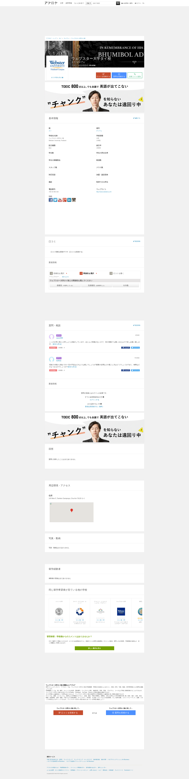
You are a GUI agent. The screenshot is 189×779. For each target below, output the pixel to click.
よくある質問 (50, 770)
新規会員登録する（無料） (94, 406)
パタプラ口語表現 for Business (56, 761)
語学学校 (69, 3)
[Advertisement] (94, 21)
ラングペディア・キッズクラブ (83, 759)
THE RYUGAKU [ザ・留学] (54, 759)
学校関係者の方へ (64, 767)
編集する (137, 118)
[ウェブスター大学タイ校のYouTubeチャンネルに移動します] (60, 200)
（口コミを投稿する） (76, 252)
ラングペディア (68, 759)
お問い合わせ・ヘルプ (95, 770)
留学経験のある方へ (91, 767)
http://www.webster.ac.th (103, 192)
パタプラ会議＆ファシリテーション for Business (80, 761)
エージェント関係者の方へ (78, 767)
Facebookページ (128, 770)
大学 (61, 3)
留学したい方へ (102, 767)
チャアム (81, 62)
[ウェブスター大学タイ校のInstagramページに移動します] (74, 200)
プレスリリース (119, 770)
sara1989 (59, 338)
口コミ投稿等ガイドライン (62, 770)
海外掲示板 (96, 759)
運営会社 (105, 770)
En (143, 3)
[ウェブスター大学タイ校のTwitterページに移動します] (55, 200)
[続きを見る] (57, 344)
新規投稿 (137, 241)
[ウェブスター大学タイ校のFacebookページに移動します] (51, 200)
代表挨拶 (111, 770)
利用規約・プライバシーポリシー (79, 770)
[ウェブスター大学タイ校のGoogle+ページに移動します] (65, 200)
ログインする (94, 400)
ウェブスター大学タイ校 (91, 58)
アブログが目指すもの (53, 767)
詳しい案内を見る (94, 648)
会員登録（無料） (128, 3)
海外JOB (103, 759)
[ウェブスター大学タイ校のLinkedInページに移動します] (69, 200)
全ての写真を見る (56, 77)
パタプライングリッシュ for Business (118, 759)
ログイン (138, 3)
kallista (58, 361)
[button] (71, 510)
